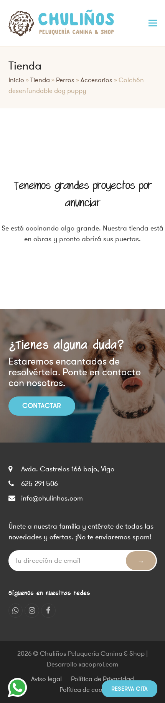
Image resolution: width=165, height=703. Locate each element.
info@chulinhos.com (52, 498)
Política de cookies (86, 690)
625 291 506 (39, 483)
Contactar (41, 405)
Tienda (40, 80)
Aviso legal (46, 679)
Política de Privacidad (102, 679)
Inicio (16, 80)
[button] (152, 23)
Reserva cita (129, 689)
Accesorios (96, 80)
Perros (65, 80)
